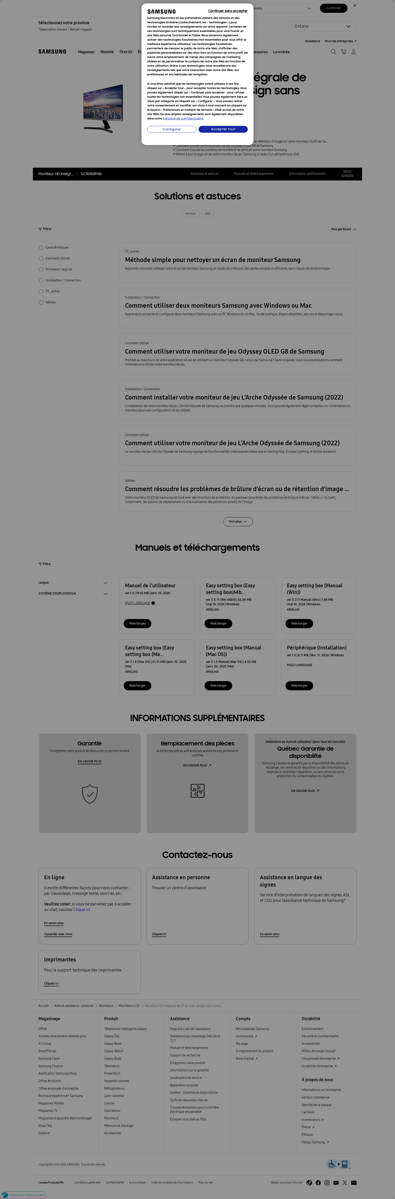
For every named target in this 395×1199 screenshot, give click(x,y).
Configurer (172, 129)
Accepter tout (223, 129)
